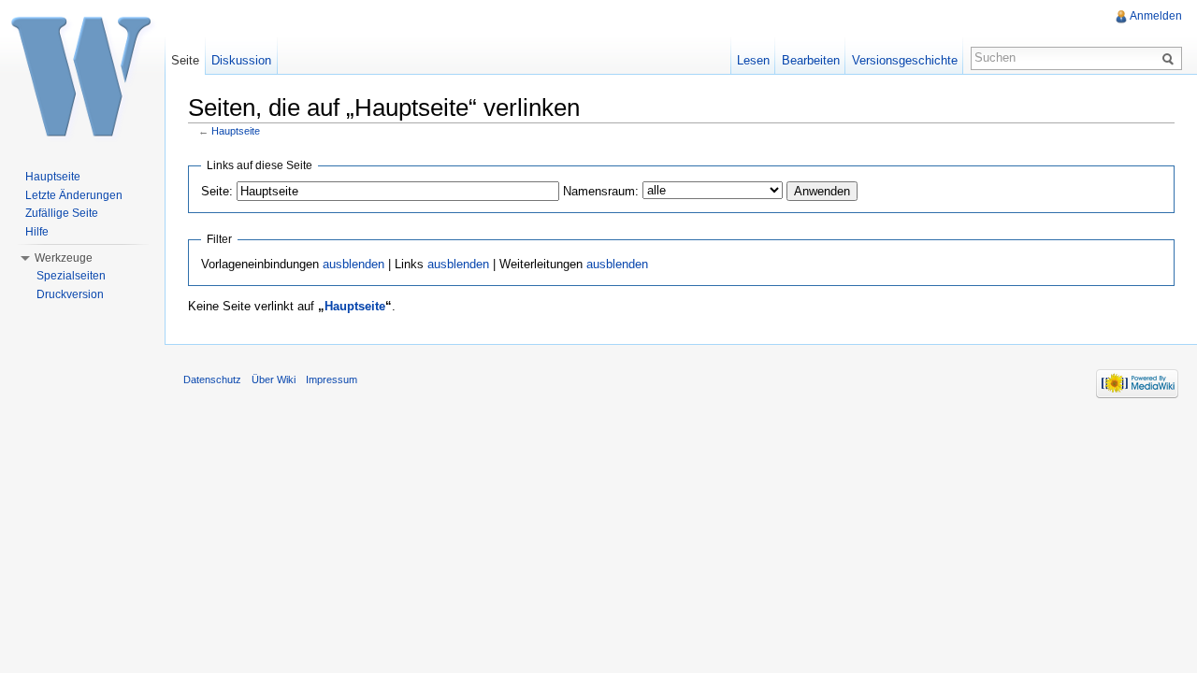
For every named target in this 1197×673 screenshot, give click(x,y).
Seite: (217, 191)
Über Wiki (274, 379)
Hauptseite (235, 130)
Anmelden (1156, 15)
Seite (185, 60)
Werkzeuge (64, 258)
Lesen (753, 60)
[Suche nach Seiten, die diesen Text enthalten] (1171, 58)
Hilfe (37, 231)
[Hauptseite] (82, 75)
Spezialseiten (71, 275)
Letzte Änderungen (74, 195)
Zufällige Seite (61, 213)
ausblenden (353, 264)
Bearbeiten (811, 60)
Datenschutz (212, 379)
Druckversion (70, 294)
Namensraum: (601, 191)
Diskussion (241, 60)
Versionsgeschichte (905, 60)
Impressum (331, 379)
